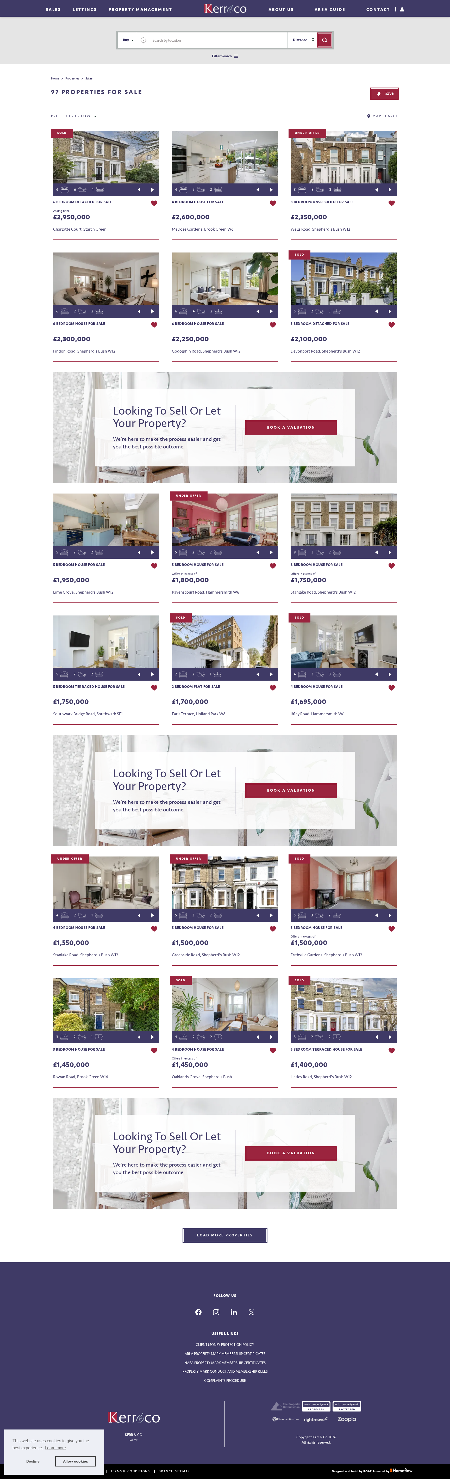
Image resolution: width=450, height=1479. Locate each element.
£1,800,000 (190, 580)
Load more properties (225, 1235)
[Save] (154, 204)
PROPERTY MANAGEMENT (140, 9)
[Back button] (139, 189)
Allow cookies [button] (75, 1461)
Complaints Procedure (225, 1380)
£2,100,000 (309, 339)
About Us (280, 9)
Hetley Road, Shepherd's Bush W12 (321, 1077)
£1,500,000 (190, 943)
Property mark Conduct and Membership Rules (225, 1371)
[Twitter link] (251, 1312)
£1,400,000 (309, 1065)
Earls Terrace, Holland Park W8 (199, 714)
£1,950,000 (71, 580)
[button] (384, 94)
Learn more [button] (55, 1448)
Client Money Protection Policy (225, 1344)
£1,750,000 (308, 580)
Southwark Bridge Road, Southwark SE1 (88, 714)
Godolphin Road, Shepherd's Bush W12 (206, 351)
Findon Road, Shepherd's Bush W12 (84, 351)
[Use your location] (143, 40)
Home (55, 79)
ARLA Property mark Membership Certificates (225, 1354)
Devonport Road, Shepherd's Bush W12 (325, 351)
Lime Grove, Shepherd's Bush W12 (83, 592)
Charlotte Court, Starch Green (80, 229)
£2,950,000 (71, 217)
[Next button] (152, 189)
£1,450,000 (71, 1065)
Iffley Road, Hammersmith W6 (318, 714)
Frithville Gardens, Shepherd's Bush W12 (326, 955)
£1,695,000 (308, 702)
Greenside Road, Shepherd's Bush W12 (206, 955)
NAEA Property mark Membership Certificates (225, 1363)
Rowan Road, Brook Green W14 (80, 1077)
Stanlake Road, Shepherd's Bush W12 (323, 592)
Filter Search (222, 56)
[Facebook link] (198, 1312)
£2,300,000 (71, 339)
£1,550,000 (71, 943)
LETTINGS (85, 9)
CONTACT (378, 9)
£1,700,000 (190, 702)
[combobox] (218, 40)
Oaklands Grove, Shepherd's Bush (202, 1077)
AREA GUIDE (330, 9)
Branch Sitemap (174, 1471)
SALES (53, 9)
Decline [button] (33, 1461)
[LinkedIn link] (234, 1312)
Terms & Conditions (130, 1471)
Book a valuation (291, 427)
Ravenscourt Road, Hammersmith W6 (205, 592)
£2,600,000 (191, 217)
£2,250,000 (190, 339)
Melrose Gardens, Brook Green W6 (203, 229)
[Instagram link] (216, 1312)
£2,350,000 (309, 217)
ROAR (367, 1471)
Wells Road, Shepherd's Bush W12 (320, 229)
